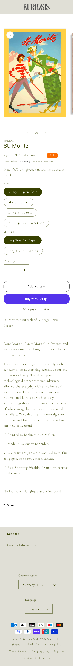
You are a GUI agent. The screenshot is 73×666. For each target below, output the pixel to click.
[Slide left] (27, 133)
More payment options (36, 309)
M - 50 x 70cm (18, 202)
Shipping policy (41, 651)
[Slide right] (45, 133)
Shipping (25, 161)
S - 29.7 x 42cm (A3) (22, 192)
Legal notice (61, 651)
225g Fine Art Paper (22, 240)
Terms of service (18, 651)
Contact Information (21, 545)
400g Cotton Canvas (23, 251)
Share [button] (11, 505)
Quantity (9, 261)
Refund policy (33, 644)
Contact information (38, 657)
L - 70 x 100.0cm (20, 212)
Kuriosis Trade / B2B (35, 639)
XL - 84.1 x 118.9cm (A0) (26, 223)
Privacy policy (53, 644)
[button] (9, 7)
